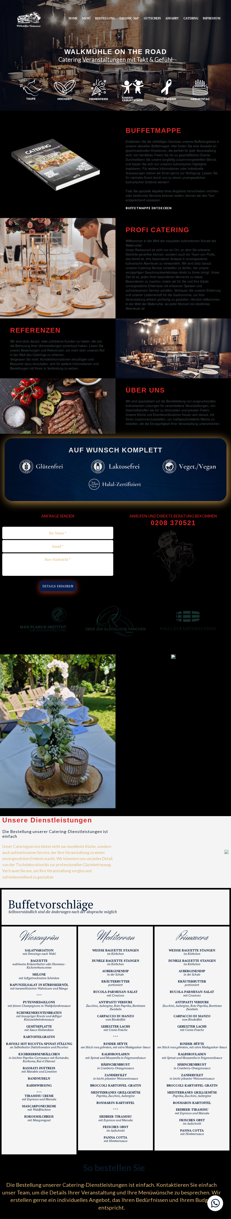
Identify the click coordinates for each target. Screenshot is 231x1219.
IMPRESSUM (211, 18)
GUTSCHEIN (152, 18)
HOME (73, 18)
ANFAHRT (172, 18)
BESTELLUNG (105, 18)
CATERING (190, 18)
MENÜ (86, 18)
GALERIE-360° (129, 18)
